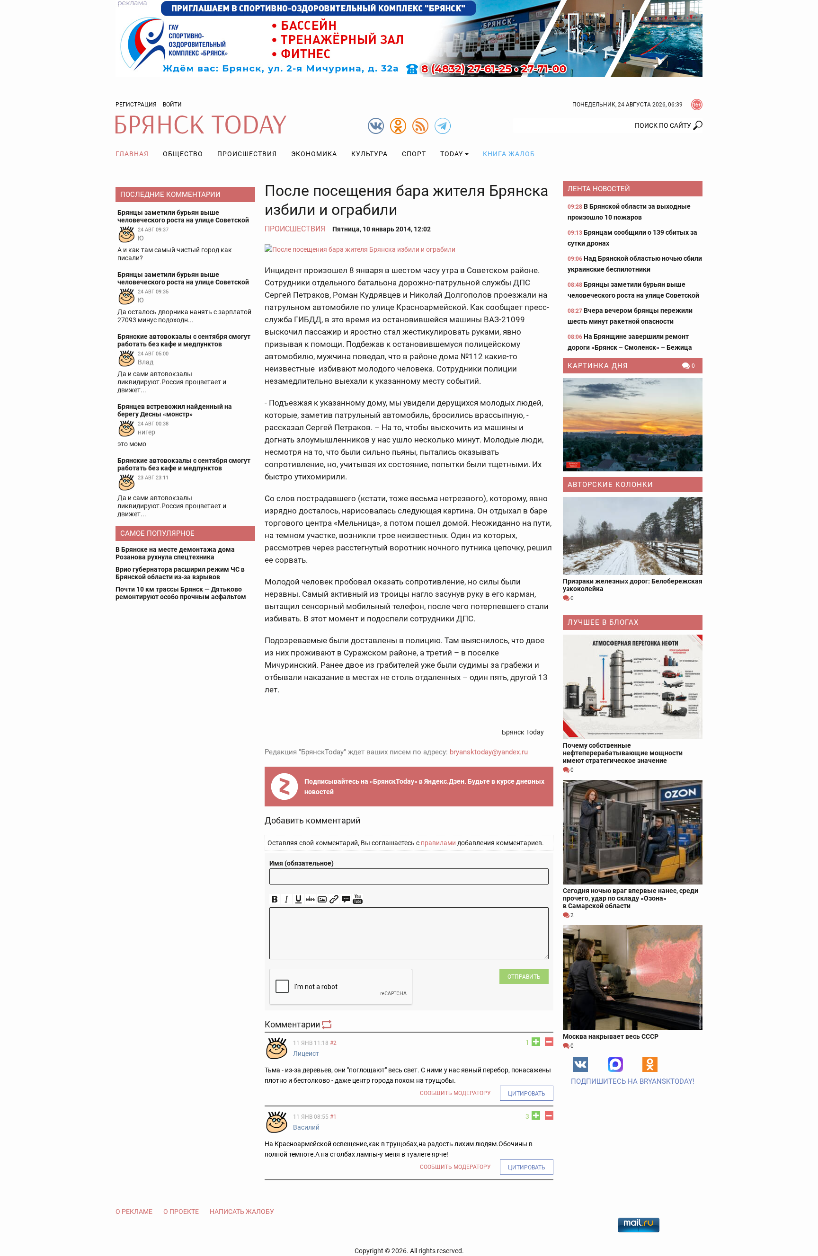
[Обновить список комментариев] (327, 1024)
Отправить (524, 976)
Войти (172, 104)
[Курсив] (286, 899)
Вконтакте (580, 1064)
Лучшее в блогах (603, 622)
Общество (183, 154)
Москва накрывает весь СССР (610, 1036)
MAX (615, 1064)
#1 (333, 1117)
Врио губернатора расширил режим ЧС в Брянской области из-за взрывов (180, 573)
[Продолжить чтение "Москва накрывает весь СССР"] (632, 977)
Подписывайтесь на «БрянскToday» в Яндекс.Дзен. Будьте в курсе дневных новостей (424, 787)
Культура (369, 154)
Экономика (314, 154)
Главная (132, 154)
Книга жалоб (509, 154)
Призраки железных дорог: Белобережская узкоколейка (632, 585)
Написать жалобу (242, 1211)
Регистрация (136, 104)
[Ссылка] (334, 899)
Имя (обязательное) (301, 863)
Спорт (414, 154)
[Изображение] (322, 899)
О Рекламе (134, 1211)
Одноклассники (650, 1064)
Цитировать (526, 1093)
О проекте (181, 1211)
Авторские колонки (610, 484)
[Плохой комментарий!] (549, 1041)
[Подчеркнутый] (298, 899)
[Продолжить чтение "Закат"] (632, 424)
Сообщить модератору (455, 1093)
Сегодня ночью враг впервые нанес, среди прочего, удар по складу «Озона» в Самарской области (630, 898)
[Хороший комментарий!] (536, 1041)
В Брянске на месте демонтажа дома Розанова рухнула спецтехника (175, 553)
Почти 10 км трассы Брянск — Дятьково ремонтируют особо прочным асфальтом (181, 593)
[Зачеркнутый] (310, 899)
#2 (333, 1043)
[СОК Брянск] (409, 38)
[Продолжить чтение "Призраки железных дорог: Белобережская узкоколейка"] (632, 536)
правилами (438, 843)
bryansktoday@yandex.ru (489, 752)
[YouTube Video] (357, 899)
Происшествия (247, 154)
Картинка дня (598, 366)
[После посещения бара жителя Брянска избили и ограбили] (409, 249)
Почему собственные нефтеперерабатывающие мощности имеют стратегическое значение (623, 753)
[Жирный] (274, 899)
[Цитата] (345, 899)
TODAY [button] (451, 154)
